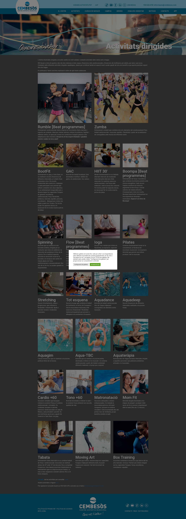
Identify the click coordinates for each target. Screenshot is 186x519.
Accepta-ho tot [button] (95, 264)
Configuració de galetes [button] (81, 264)
